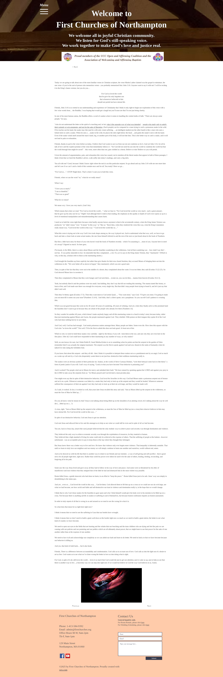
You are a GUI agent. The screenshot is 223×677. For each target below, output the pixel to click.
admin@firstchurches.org (78, 629)
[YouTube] (68, 656)
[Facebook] (62, 656)
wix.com (63, 670)
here (142, 622)
